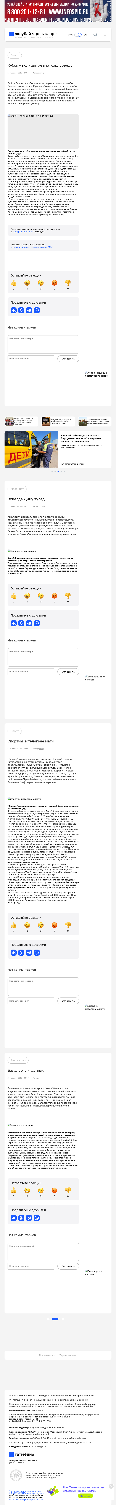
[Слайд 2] (55, 471)
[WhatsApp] (37, 310)
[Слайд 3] (58, 471)
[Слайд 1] (52, 471)
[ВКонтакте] (14, 310)
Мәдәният (17, 488)
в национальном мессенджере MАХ (32, 246)
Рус (70, 34)
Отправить (68, 358)
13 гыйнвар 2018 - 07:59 (18, 749)
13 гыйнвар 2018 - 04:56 (18, 1078)
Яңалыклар (18, 1060)
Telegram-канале (23, 231)
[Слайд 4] (61, 471)
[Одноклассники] (21, 310)
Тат (85, 34)
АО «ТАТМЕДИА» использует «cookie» (28, 1493)
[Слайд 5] (64, 471)
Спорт (15, 55)
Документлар (47, 1355)
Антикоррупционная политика (25, 1491)
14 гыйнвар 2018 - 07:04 (18, 73)
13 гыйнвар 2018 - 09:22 (18, 506)
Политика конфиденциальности (26, 1499)
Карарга (85, 1495)
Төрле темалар (68, 1355)
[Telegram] (29, 310)
